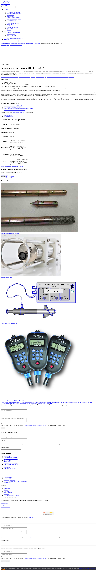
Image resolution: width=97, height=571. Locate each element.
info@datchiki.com (5, 4)
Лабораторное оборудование (14, 19)
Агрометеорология (11, 20)
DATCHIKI (5, 1)
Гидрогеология (10, 15)
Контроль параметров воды (14, 17)
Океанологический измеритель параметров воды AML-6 (18, 108)
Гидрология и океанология (14, 13)
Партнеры (6, 491)
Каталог (6, 9)
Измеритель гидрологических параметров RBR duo (49, 402)
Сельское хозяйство (9, 475)
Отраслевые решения (12, 27)
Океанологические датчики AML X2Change (15, 110)
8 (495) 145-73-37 (5, 5)
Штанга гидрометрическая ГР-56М (10, 233)
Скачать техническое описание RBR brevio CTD (13, 166)
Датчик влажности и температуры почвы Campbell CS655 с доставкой (33, 403)
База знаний (7, 25)
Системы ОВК (7, 478)
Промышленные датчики (13, 12)
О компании (7, 488)
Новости (9, 30)
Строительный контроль (13, 23)
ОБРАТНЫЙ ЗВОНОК (16, 45)
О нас (5, 31)
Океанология (29, 43)
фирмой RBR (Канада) (18, 112)
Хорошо (3, 569)
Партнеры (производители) (14, 32)
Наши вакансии (11, 34)
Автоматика (10, 21)
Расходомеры (10, 11)
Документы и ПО (8, 116)
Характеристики (8, 115)
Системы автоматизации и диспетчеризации (15, 481)
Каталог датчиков (5, 43)
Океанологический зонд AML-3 (12, 107)
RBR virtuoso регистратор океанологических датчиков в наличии (19, 402)
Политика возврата (12, 36)
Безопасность (10, 24)
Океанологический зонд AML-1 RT (13, 106)
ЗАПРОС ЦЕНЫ (5, 45)
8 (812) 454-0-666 (5, 2)
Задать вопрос (4, 175)
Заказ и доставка (8, 492)
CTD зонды (37, 43)
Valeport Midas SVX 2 (6, 277)
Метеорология (10, 16)
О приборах (10, 28)
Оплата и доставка (11, 35)
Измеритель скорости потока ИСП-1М (11, 323)
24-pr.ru (31, 517)
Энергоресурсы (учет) (9, 480)
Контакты (6, 39)
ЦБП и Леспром (8, 477)
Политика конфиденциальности (15, 38)
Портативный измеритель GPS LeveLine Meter (13, 400)
